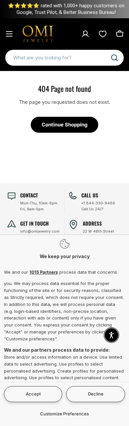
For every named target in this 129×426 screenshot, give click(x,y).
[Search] (114, 58)
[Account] (85, 34)
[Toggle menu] (9, 34)
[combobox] (64, 58)
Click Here (94, 9)
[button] (111, 335)
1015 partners (43, 272)
